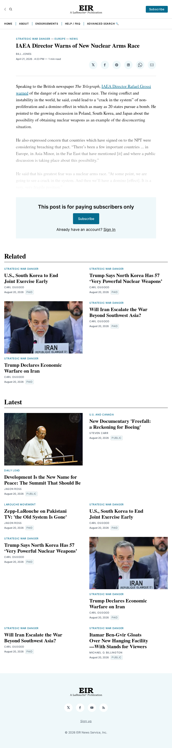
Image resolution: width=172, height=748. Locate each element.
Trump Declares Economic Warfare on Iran (33, 367)
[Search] (10, 9)
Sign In (109, 229)
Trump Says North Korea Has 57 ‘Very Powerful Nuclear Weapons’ (125, 278)
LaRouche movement (20, 504)
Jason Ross (13, 488)
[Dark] (5, 9)
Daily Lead (12, 470)
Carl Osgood (14, 287)
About (24, 23)
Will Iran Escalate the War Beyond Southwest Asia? (118, 312)
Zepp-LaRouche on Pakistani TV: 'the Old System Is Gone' (35, 513)
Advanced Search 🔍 (103, 23)
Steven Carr (98, 433)
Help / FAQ (72, 23)
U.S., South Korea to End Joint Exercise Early (31, 278)
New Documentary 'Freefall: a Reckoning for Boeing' (120, 423)
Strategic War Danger (33, 38)
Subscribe (156, 9)
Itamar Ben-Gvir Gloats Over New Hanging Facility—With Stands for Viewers (118, 640)
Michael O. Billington (105, 652)
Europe (60, 38)
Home (8, 23)
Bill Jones (24, 53)
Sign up (86, 721)
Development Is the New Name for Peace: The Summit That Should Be (42, 479)
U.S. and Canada (101, 414)
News (74, 38)
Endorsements (46, 23)
